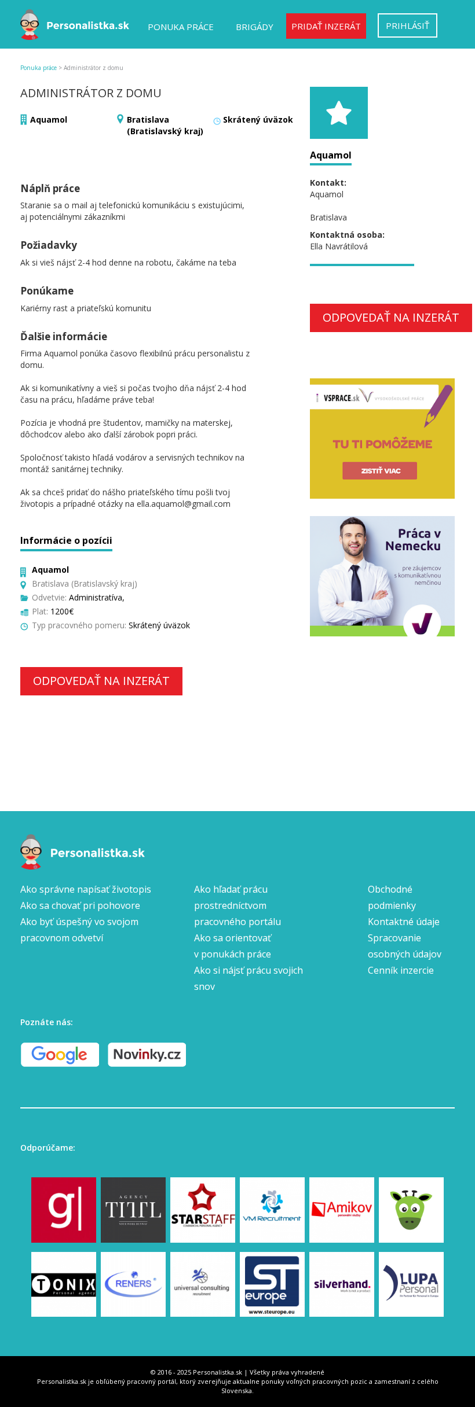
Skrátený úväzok (258, 119)
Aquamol (48, 119)
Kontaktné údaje (404, 921)
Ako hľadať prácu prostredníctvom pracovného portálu (237, 905)
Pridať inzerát (326, 26)
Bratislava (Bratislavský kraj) (165, 125)
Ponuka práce (181, 26)
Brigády (254, 26)
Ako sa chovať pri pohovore (80, 905)
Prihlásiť (407, 25)
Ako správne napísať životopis (85, 889)
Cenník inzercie (401, 970)
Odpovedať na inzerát (101, 680)
